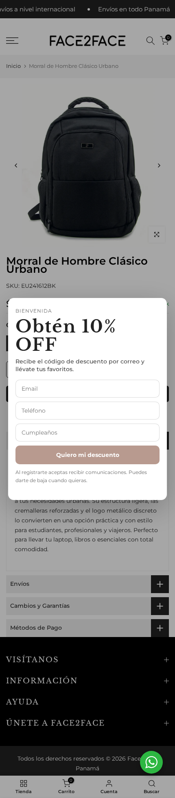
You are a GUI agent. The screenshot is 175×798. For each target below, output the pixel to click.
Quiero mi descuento (87, 455)
